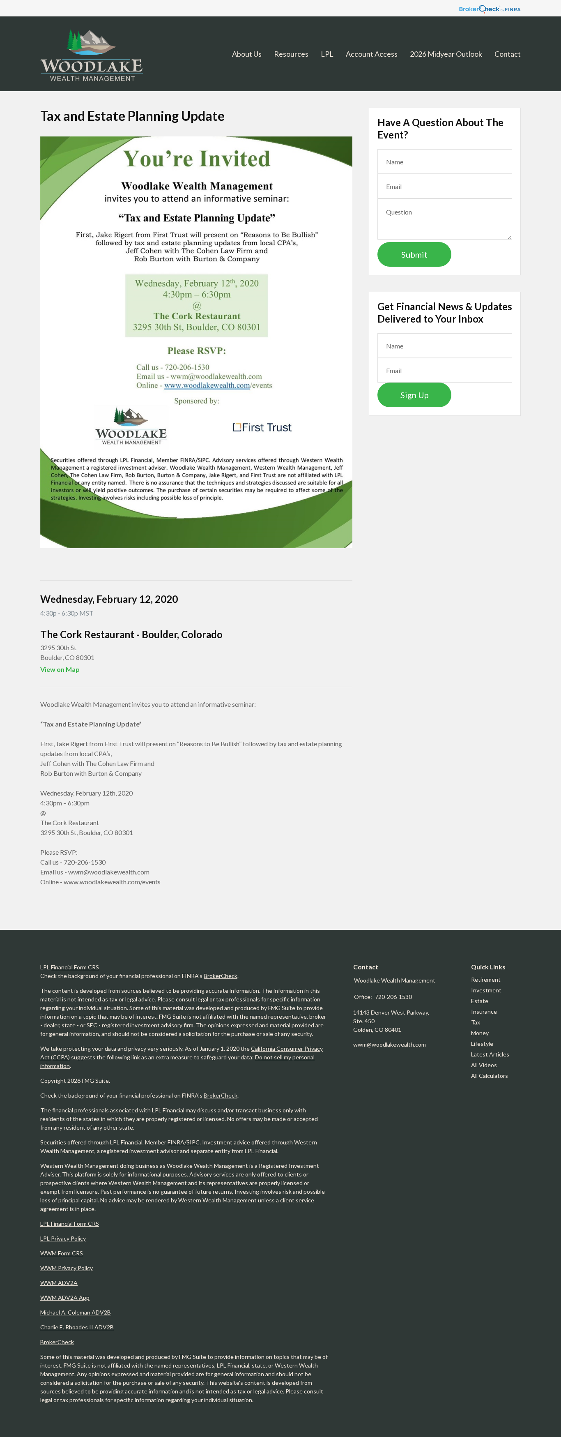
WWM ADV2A (59, 1282)
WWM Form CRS (61, 1253)
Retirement (486, 979)
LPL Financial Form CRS (69, 1223)
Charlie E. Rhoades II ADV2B (77, 1327)
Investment (486, 990)
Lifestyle (482, 1043)
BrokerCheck (220, 975)
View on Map (60, 669)
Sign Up (414, 395)
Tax (475, 1022)
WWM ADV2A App (65, 1297)
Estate (479, 1000)
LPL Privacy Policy (63, 1238)
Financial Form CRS (75, 967)
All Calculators (489, 1075)
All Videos (484, 1064)
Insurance (484, 1011)
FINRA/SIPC (184, 1142)
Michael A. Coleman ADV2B (75, 1312)
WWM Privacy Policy (66, 1267)
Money (480, 1032)
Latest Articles (490, 1054)
